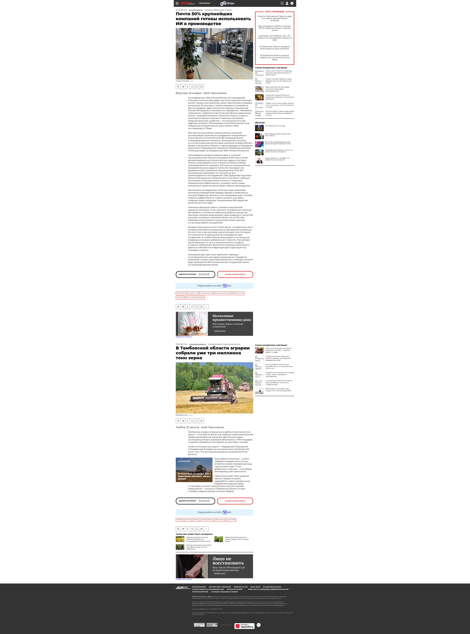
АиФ (191, 81)
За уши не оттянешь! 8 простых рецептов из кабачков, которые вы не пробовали (280, 97)
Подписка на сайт (241, 587)
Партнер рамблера (226, 625)
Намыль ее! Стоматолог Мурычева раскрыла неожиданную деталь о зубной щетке (279, 73)
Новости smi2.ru (184, 337)
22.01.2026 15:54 (181, 10)
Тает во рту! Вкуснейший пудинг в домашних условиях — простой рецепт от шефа (279, 350)
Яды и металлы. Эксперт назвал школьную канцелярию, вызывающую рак (278, 89)
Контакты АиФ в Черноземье (220, 587)
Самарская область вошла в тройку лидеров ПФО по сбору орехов (237, 539)
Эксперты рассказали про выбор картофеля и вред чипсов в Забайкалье (198, 547)
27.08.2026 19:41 (181, 344)
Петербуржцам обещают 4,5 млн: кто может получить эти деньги (279, 151)
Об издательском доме (272, 587)
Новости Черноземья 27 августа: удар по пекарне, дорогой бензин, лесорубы (275, 18)
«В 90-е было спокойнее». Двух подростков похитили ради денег (278, 390)
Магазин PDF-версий (234, 589)
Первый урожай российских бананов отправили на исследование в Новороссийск (198, 539)
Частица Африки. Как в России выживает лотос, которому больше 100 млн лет (279, 366)
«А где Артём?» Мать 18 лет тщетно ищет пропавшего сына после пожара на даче (279, 382)
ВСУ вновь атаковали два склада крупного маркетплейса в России (278, 143)
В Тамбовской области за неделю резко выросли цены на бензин (275, 48)
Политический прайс (200, 592)
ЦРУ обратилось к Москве (275, 126)
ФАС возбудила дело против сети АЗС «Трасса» (278, 135)
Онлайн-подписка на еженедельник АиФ (208, 589)
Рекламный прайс (199, 587)
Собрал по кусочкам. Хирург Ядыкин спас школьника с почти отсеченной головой (280, 105)
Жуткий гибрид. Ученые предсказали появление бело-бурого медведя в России (280, 113)
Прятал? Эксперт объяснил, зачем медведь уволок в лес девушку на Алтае (279, 81)
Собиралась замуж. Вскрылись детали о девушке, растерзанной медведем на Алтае (278, 358)
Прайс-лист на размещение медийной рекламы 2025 (268, 589)
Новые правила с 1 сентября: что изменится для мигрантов (277, 159)
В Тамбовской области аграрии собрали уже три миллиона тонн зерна (275, 57)
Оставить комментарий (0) (235, 274)
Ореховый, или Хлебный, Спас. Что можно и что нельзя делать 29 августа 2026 (275, 38)
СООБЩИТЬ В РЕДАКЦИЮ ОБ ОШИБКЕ (224, 592)
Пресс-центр (255, 587)
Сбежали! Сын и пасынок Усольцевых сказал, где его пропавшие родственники (280, 374)
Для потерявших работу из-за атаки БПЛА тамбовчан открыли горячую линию (274, 28)
